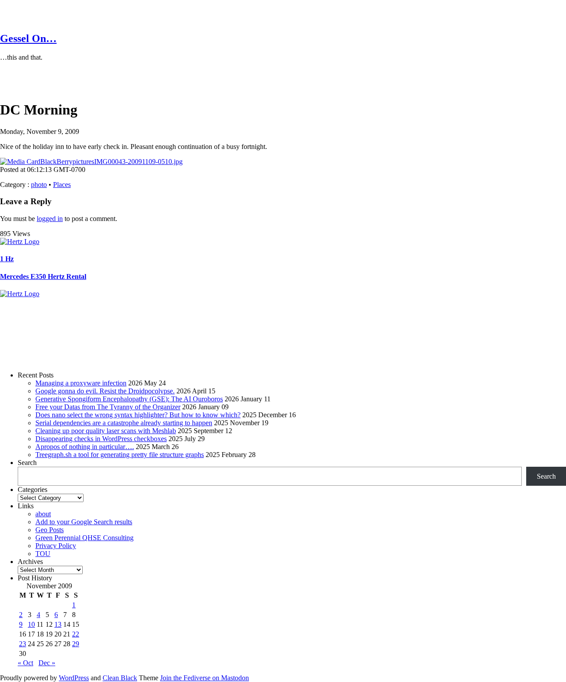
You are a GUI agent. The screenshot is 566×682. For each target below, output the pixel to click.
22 (75, 634)
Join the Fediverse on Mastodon (204, 678)
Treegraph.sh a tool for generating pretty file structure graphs (119, 454)
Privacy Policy (55, 545)
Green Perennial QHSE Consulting (84, 537)
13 (57, 624)
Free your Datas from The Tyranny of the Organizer (107, 407)
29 (75, 644)
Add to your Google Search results (83, 522)
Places (62, 184)
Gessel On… (28, 38)
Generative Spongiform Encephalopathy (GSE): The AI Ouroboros (129, 399)
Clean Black (120, 678)
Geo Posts (49, 529)
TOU (42, 553)
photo (39, 184)
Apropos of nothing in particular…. (84, 446)
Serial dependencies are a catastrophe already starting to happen (123, 423)
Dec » (46, 663)
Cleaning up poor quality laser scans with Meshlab (105, 430)
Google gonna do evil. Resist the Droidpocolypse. (105, 391)
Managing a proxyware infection (80, 383)
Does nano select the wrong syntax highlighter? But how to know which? (138, 415)
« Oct (25, 663)
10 (31, 624)
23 (22, 644)
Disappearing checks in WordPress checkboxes (101, 438)
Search (27, 462)
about (43, 514)
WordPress (74, 678)
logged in (50, 218)
